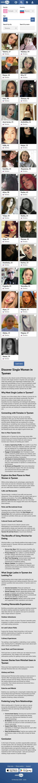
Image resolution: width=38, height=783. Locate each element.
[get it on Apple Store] (12, 770)
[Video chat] (16, 2)
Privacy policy (20, 766)
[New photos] (27, 2)
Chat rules (10, 766)
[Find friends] (21, 2)
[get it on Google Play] (25, 770)
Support (28, 766)
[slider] (5, 19)
